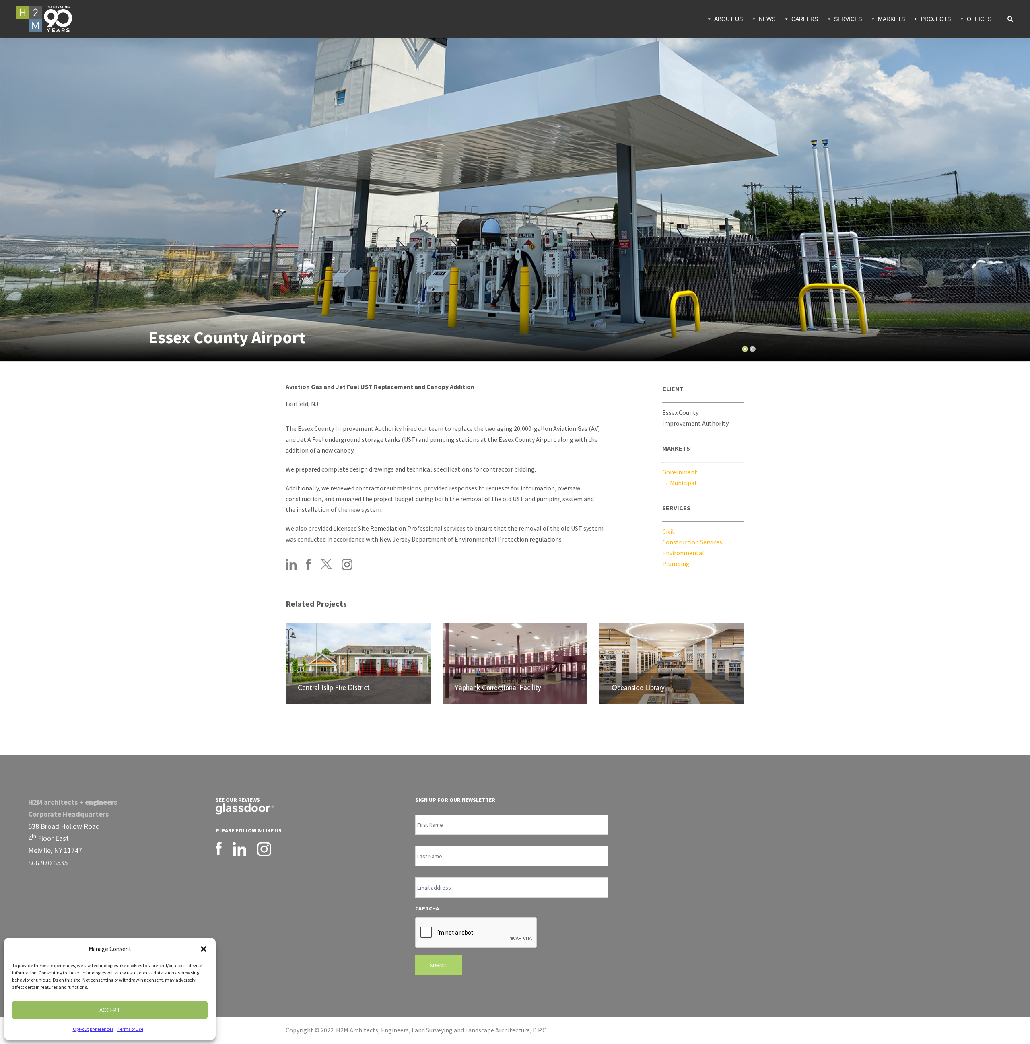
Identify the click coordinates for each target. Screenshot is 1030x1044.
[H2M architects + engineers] (44, 18)
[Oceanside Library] (671, 663)
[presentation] (476, 933)
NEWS (767, 19)
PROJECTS (936, 19)
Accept (109, 1010)
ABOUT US (728, 19)
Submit (438, 965)
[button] (204, 949)
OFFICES (979, 19)
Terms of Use (130, 1029)
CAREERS (804, 19)
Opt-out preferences (93, 1029)
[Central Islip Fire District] (358, 663)
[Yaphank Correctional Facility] (515, 663)
